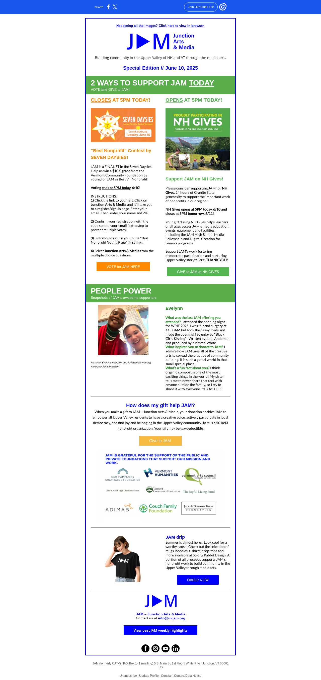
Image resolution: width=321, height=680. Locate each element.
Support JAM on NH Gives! (194, 178)
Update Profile (149, 675)
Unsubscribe (128, 675)
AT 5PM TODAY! (130, 100)
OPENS (174, 100)
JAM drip (175, 537)
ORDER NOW (198, 579)
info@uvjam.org (171, 618)
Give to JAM (160, 441)
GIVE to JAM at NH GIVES (198, 272)
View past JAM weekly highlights (160, 630)
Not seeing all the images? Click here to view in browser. (160, 26)
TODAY (201, 83)
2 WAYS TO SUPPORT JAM (140, 83)
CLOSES (101, 100)
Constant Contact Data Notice (181, 675)
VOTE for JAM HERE (123, 267)
